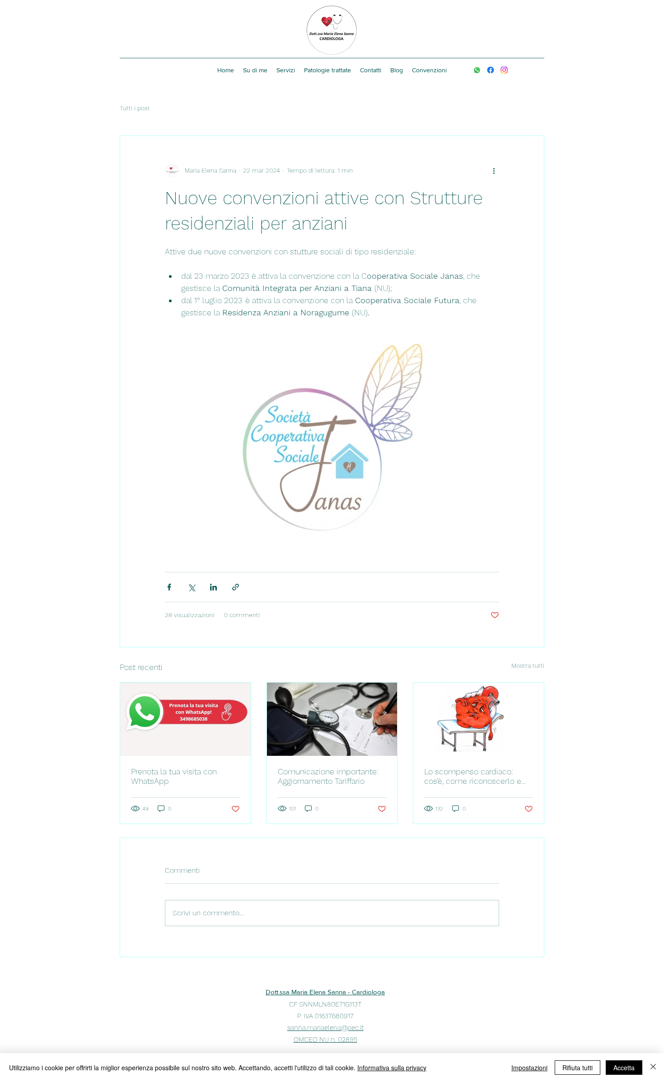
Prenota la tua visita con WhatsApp (174, 776)
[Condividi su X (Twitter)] (191, 587)
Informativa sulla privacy (391, 1067)
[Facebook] (490, 70)
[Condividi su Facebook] (169, 587)
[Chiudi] (653, 1067)
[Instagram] (504, 70)
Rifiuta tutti (577, 1067)
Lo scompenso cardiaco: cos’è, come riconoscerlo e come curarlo (472, 776)
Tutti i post (135, 108)
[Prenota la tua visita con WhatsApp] (185, 719)
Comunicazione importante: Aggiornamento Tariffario (328, 776)
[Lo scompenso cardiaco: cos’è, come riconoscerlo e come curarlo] (478, 719)
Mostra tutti (527, 665)
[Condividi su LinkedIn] (213, 587)
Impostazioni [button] (529, 1067)
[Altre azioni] (493, 170)
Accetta (624, 1067)
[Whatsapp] (477, 70)
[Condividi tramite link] (235, 587)
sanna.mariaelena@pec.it (325, 1028)
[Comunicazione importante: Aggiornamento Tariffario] (332, 719)
